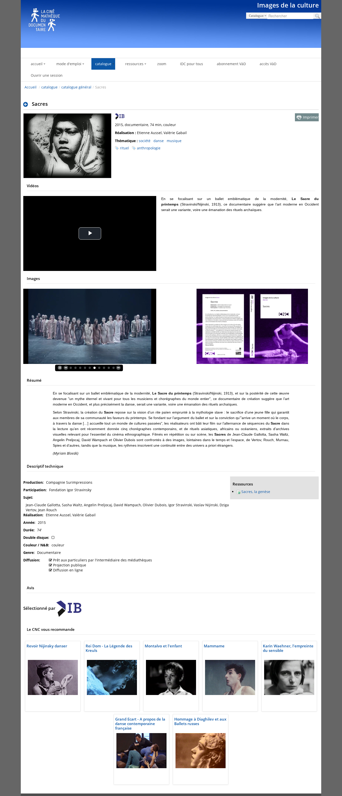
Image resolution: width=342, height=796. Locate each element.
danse (158, 140)
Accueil (31, 87)
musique (174, 140)
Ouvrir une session (47, 75)
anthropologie (148, 148)
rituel (124, 148)
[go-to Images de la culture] (171, 23)
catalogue (49, 87)
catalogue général (76, 87)
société (144, 140)
